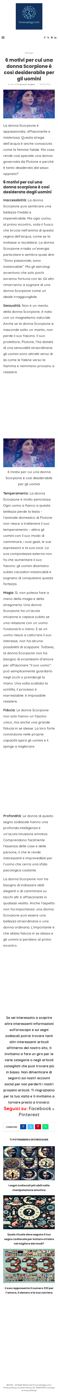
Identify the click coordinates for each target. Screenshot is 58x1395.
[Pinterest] (52, 37)
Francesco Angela (26, 84)
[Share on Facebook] (23, 1126)
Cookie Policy (24, 1387)
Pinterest (29, 1114)
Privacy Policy (9, 1387)
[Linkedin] (55, 37)
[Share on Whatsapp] (45, 1126)
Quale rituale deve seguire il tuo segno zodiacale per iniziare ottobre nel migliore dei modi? (29, 1239)
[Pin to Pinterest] (38, 1126)
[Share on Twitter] (31, 1126)
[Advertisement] (29, 406)
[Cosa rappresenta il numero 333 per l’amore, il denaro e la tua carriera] (29, 1266)
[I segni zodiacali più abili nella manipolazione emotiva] (29, 1163)
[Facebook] (44, 37)
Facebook (40, 1108)
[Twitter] (48, 37)
